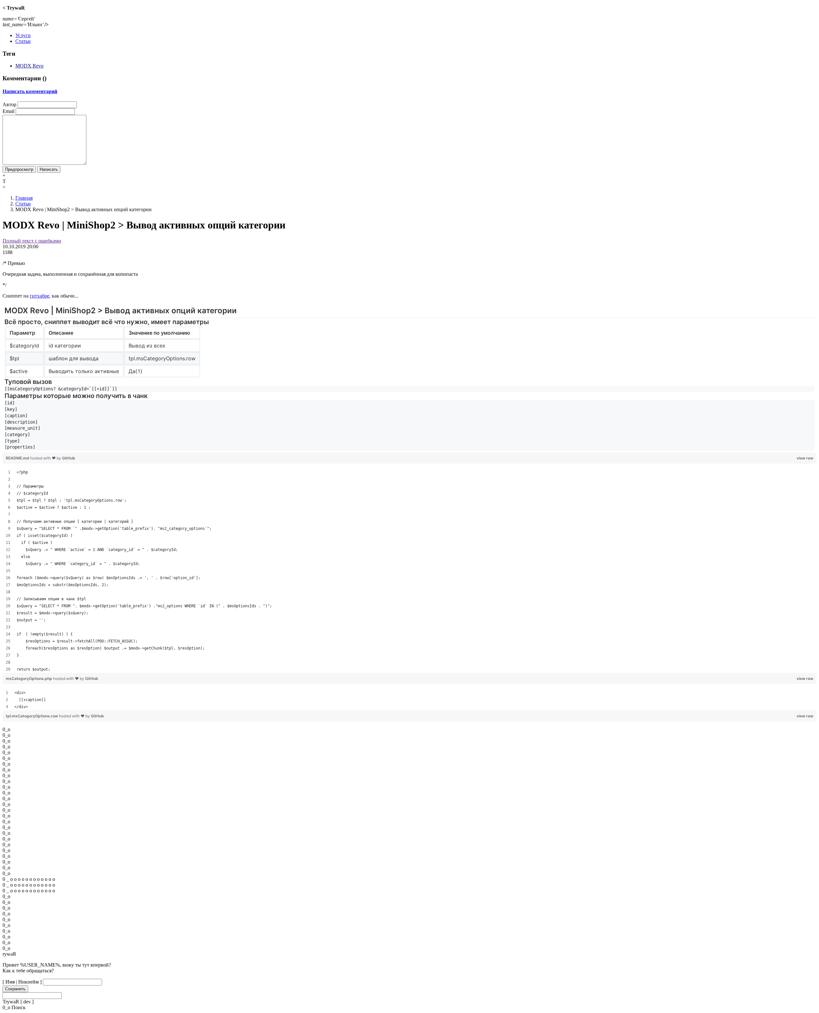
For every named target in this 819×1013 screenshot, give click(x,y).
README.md (18, 458)
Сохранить (15, 988)
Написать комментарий (30, 91)
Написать (49, 169)
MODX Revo (29, 65)
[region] (409, 378)
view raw (805, 458)
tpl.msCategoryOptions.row (32, 716)
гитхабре (39, 296)
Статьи (23, 41)
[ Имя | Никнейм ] (22, 982)
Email (8, 111)
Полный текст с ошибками (32, 240)
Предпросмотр (19, 169)
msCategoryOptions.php (29, 678)
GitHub (68, 458)
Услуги (23, 35)
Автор (9, 104)
